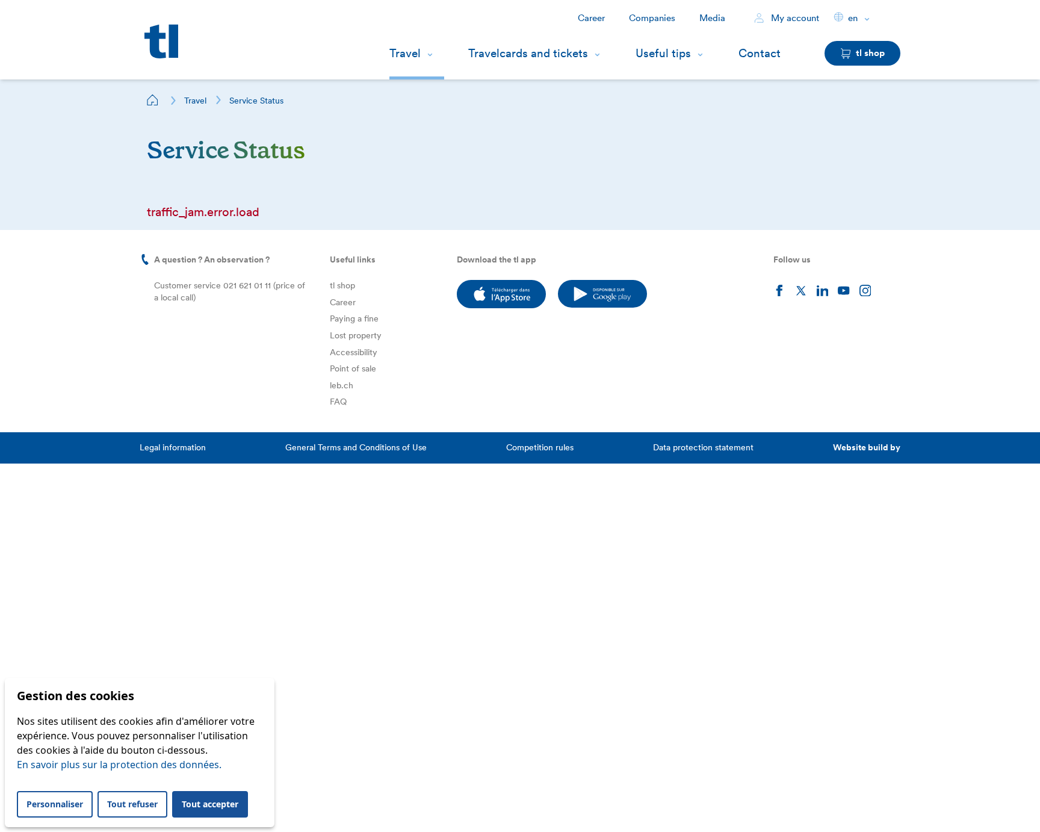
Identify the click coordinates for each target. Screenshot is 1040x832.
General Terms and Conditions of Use (356, 447)
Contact (759, 53)
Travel (405, 53)
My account (794, 18)
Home (153, 100)
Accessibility (353, 352)
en (853, 18)
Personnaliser (54, 804)
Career (591, 18)
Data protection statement (703, 447)
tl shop (342, 285)
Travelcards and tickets (528, 53)
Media (712, 18)
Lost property (356, 335)
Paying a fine (354, 318)
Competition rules (540, 447)
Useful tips (663, 53)
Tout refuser (132, 804)
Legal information (173, 447)
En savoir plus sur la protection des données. (119, 764)
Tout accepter (210, 804)
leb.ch (341, 385)
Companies (652, 18)
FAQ (338, 401)
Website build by (866, 447)
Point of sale (353, 368)
